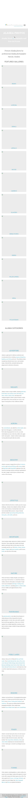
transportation (13, 468)
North (3, 701)
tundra (3, 585)
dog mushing (12, 512)
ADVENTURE (14, 351)
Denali (3, 551)
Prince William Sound (10, 707)
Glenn (20, 739)
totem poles (4, 514)
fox (8, 393)
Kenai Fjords (13, 665)
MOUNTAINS (14, 537)
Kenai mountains (15, 549)
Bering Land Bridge (6, 665)
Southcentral (14, 701)
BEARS (14, 83)
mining (20, 466)
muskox (11, 393)
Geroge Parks (10, 739)
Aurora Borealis (7, 428)
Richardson (16, 739)
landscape (14, 583)
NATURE (14, 573)
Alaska (19, 547)
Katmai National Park (20, 663)
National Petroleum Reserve (11, 667)
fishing (17, 512)
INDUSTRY (14, 460)
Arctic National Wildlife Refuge (8, 663)
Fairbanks (21, 778)
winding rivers (20, 583)
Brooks (16, 547)
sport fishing (9, 359)
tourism (3, 466)
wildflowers (7, 585)
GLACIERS (14, 212)
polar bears (23, 391)
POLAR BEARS (14, 320)
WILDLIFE (14, 387)
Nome (8, 782)
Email (22, 797)
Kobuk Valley (19, 665)
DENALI (14, 126)
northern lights (20, 428)
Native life (21, 512)
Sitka (16, 780)
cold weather (10, 514)
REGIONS (14, 693)
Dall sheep (19, 393)
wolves (6, 395)
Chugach (7, 549)
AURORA (14, 105)
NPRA (14, 298)
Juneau (11, 778)
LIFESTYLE (14, 500)
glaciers (17, 585)
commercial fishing (11, 466)
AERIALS (14, 148)
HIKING (14, 255)
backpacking (22, 357)
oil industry (22, 464)
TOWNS (14, 768)
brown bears (4, 393)
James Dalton (5, 741)
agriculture (6, 468)
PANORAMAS (14, 612)
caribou (10, 395)
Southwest (4, 703)
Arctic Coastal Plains (21, 707)
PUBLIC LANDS (14, 654)
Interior (9, 701)
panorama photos (7, 616)
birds (13, 395)
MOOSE (14, 169)
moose (14, 393)
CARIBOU (14, 191)
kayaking (4, 359)
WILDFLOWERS (14, 277)
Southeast (20, 701)
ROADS (14, 729)
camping (17, 357)
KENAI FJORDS (14, 234)
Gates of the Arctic (21, 661)
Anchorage (16, 778)
